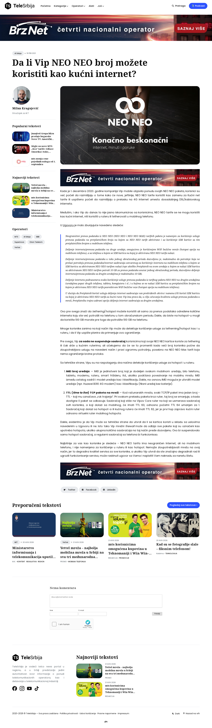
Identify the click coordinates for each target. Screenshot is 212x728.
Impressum (123, 713)
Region (41, 561)
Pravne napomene (106, 713)
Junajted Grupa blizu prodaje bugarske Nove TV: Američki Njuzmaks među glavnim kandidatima (42, 139)
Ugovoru (68, 225)
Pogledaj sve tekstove (183, 505)
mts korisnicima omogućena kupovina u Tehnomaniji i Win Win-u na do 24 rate (43, 201)
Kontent (21, 561)
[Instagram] (22, 688)
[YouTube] (29, 688)
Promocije (124, 558)
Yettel (17, 247)
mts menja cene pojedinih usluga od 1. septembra (43, 161)
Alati (91, 6)
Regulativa (31, 561)
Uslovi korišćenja (88, 713)
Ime (51, 610)
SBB (37, 237)
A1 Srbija (18, 53)
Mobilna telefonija (77, 561)
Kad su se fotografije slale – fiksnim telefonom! (177, 546)
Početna (45, 6)
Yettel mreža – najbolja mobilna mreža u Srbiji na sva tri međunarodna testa (42, 191)
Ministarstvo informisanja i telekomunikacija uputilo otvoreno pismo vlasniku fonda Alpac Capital (43, 217)
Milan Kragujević (25, 108)
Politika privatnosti (69, 713)
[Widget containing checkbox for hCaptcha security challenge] (71, 624)
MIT (16, 542)
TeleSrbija (31, 713)
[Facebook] (14, 688)
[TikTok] (36, 688)
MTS (16, 237)
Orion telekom (36, 242)
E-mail (81, 610)
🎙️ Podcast (198, 5)
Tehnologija (171, 553)
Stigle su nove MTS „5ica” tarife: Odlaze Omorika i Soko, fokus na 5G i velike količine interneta (42, 152)
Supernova (19, 242)
